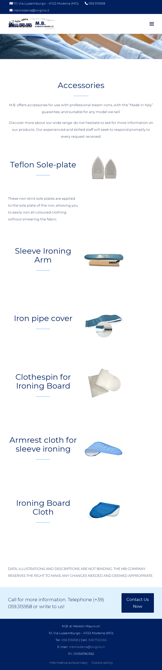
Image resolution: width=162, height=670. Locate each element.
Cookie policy (102, 662)
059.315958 (97, 3)
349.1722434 (97, 640)
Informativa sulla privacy (68, 662)
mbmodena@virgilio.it (31, 10)
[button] (152, 23)
